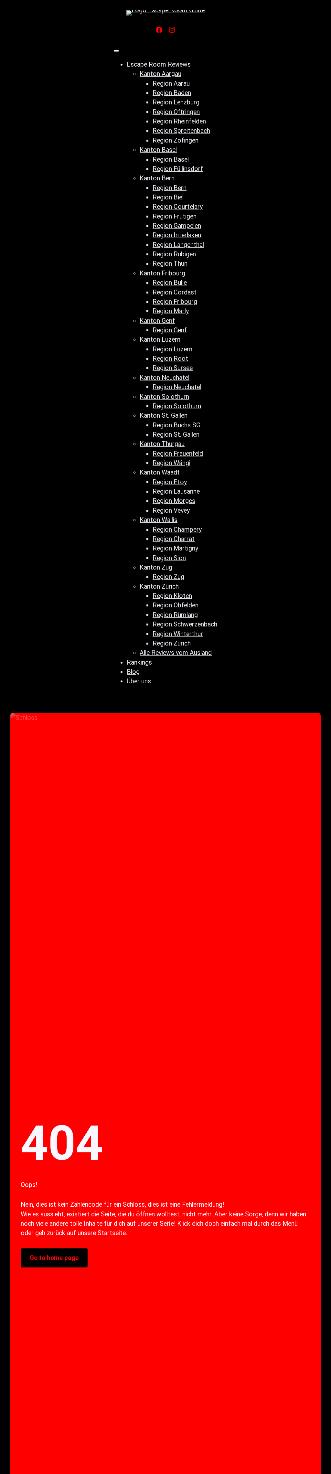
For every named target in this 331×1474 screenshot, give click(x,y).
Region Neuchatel (177, 387)
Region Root (170, 358)
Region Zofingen (175, 140)
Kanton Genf (157, 321)
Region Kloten (172, 596)
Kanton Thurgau (162, 444)
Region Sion (169, 558)
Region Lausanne (176, 491)
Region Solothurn (177, 406)
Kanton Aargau (160, 74)
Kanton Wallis (158, 520)
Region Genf (170, 330)
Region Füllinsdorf (178, 169)
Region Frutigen (175, 216)
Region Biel (168, 197)
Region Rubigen (174, 254)
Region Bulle (170, 282)
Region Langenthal (178, 245)
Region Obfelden (175, 605)
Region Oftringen (176, 112)
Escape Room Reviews (159, 64)
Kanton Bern (157, 178)
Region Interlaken (177, 235)
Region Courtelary (178, 206)
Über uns (139, 681)
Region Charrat (174, 539)
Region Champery (177, 529)
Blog (133, 672)
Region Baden (172, 93)
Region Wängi (171, 463)
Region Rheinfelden (179, 121)
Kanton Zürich (159, 586)
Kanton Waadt (160, 472)
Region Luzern (172, 349)
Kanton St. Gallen (163, 415)
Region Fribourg (175, 301)
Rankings (139, 662)
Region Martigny (175, 548)
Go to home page (54, 1258)
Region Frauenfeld (178, 453)
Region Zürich (172, 643)
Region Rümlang (175, 615)
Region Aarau (171, 83)
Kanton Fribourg (162, 273)
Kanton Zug (156, 567)
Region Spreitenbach (181, 130)
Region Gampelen (177, 226)
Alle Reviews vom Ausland (176, 653)
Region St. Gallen (176, 434)
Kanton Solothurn (164, 397)
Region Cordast (175, 292)
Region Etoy (170, 482)
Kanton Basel (158, 150)
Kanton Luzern (160, 339)
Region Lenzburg (176, 102)
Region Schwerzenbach (185, 624)
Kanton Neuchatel (164, 377)
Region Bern (170, 188)
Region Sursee (173, 368)
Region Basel (171, 159)
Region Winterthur (178, 634)
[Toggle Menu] (116, 51)
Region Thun (170, 263)
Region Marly (171, 311)
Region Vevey (171, 510)
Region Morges (174, 501)
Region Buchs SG (176, 425)
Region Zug (168, 577)
